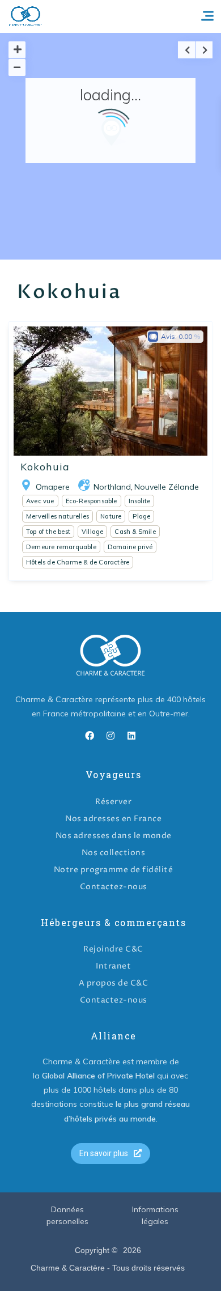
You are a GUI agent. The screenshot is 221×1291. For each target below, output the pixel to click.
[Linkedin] (131, 736)
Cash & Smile (134, 532)
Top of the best (48, 532)
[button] (110, 1153)
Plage (141, 516)
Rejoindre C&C (113, 949)
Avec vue (40, 501)
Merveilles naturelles (57, 516)
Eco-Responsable (91, 501)
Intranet (113, 966)
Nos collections (114, 852)
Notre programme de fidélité (113, 869)
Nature (110, 516)
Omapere (53, 487)
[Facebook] (89, 736)
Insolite (140, 501)
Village (92, 532)
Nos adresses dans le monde (114, 835)
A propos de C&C (113, 983)
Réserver (113, 801)
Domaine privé (130, 547)
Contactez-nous (113, 886)
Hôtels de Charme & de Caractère (77, 562)
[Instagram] (110, 736)
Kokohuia (45, 466)
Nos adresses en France (113, 818)
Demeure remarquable (61, 547)
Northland (112, 487)
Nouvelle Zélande (166, 487)
